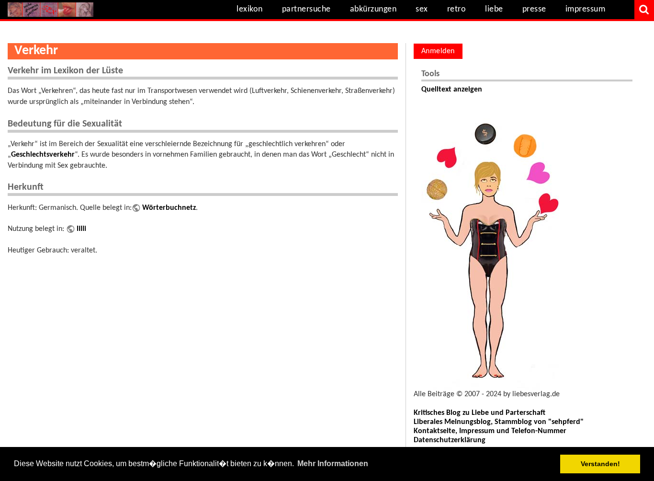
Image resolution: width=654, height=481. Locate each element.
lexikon (250, 9)
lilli (81, 229)
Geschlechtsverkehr (43, 155)
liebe (494, 9)
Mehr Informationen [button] (332, 463)
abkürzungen (373, 9)
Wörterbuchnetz (169, 208)
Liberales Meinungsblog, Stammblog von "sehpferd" (499, 422)
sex (422, 9)
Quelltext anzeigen (451, 89)
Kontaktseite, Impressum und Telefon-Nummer (490, 431)
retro (456, 9)
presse (534, 9)
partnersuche (306, 9)
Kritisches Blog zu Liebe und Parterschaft (479, 413)
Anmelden (438, 51)
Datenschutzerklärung (449, 440)
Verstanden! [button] (600, 464)
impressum (585, 9)
